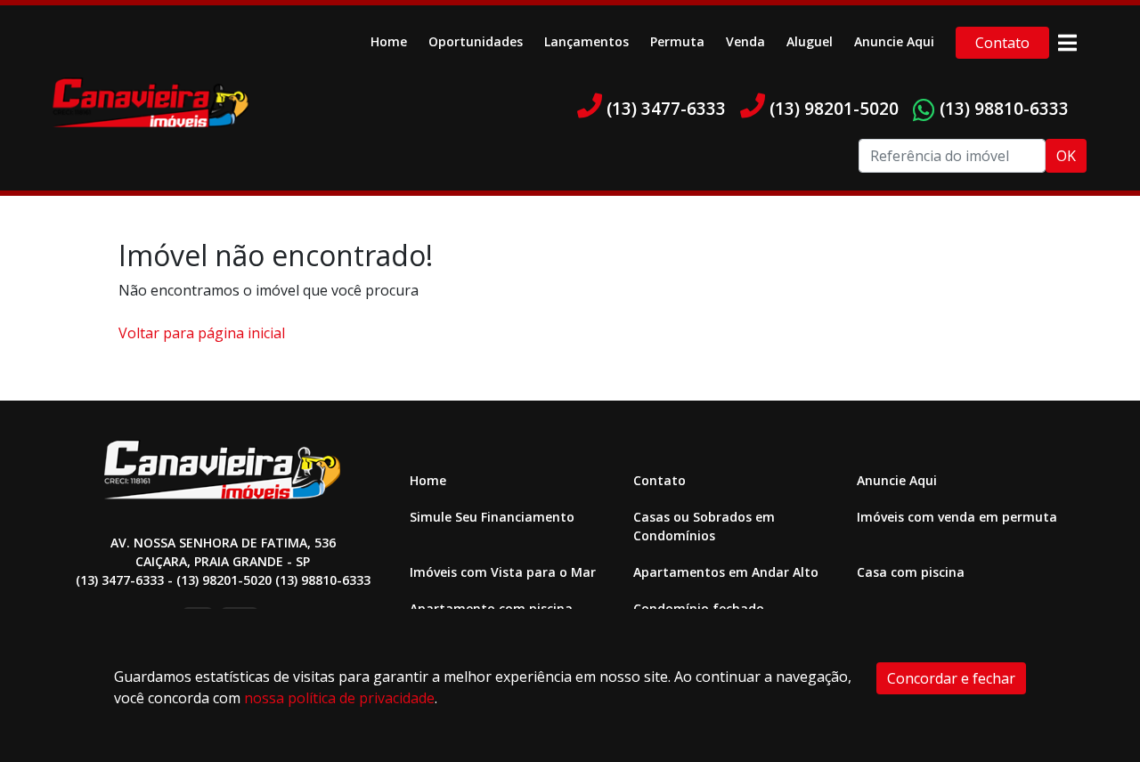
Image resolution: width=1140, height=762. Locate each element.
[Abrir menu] (1067, 42)
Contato (1002, 43)
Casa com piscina (911, 571)
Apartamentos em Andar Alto (725, 571)
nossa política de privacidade (339, 698)
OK (1066, 156)
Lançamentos (586, 41)
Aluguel (809, 41)
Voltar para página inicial (201, 333)
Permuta (677, 41)
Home (388, 41)
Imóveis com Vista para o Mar (503, 571)
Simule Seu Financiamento (492, 516)
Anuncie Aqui (894, 41)
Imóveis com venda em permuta (957, 516)
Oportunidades (475, 41)
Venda (745, 41)
